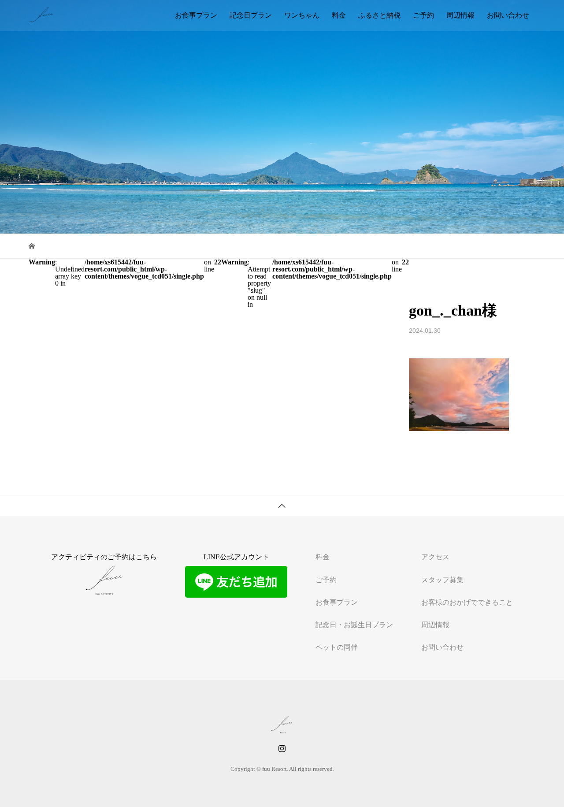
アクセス (435, 557)
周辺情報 (460, 15)
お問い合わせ (508, 15)
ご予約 (423, 15)
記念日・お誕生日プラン (354, 624)
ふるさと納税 (379, 15)
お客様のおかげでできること (467, 602)
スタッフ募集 (442, 580)
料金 (339, 15)
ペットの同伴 (336, 647)
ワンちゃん (301, 15)
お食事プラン (196, 15)
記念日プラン (251, 15)
